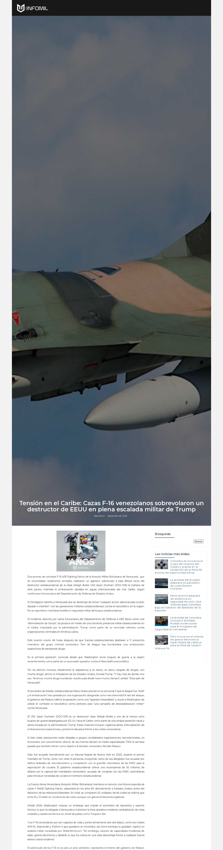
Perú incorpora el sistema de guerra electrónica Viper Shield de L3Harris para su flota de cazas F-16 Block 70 (179, 642)
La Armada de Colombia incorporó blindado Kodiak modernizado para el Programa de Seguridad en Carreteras (178, 623)
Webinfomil (99, 516)
